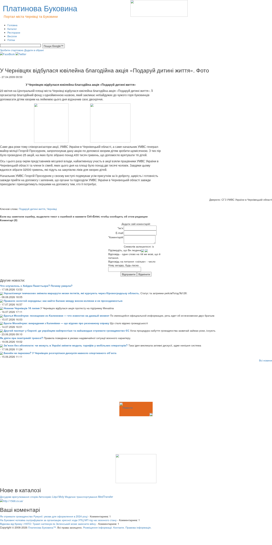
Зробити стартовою (11, 50)
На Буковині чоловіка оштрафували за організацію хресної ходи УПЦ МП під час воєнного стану (58, 520)
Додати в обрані (34, 50)
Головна (12, 25)
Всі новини (265, 360)
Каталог (12, 29)
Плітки (11, 40)
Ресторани (13, 32)
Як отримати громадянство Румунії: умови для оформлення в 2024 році (44, 516)
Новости (128, 407)
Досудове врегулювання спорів (19, 497)
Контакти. (119, 527)
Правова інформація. (138, 527)
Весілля (12, 36)
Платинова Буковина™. (42, 527)
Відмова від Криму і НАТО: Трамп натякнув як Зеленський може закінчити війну (48, 524)
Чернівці (52, 209)
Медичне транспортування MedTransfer (89, 497)
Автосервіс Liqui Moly (51, 497)
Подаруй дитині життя (32, 209)
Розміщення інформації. (98, 527)
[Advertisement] (18, 382)
